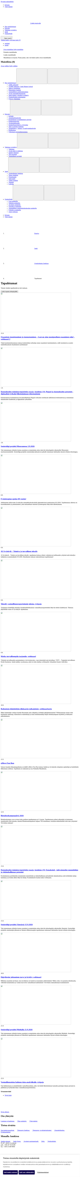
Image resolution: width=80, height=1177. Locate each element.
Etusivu (36, 233)
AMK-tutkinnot (13, 85)
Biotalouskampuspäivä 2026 (12, 816)
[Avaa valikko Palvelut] (25, 107)
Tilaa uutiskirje (22, 1121)
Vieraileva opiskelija (15, 206)
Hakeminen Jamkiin (15, 90)
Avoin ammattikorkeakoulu (17, 93)
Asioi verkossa (13, 212)
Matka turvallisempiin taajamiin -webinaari (18, 656)
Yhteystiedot (8, 7)
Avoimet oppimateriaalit (31, 1141)
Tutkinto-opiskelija (14, 203)
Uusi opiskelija (13, 201)
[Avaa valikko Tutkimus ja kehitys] (32, 140)
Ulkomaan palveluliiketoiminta (18, 132)
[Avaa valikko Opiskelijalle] (28, 192)
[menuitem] (42, 43)
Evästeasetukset (5, 1132)
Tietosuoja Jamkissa (23, 1130)
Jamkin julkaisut (14, 153)
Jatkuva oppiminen (14, 88)
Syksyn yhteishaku (14, 99)
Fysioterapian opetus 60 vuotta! (13, 499)
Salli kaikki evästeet (10, 1172)
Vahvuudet (12, 179)
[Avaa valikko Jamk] (23, 165)
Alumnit (11, 182)
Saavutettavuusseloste (8, 1130)
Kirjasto (7, 5)
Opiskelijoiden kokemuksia (17, 97)
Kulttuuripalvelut (14, 121)
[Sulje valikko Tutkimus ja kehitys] (63, 140)
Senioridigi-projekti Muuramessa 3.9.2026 (18, 446)
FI (10, 40)
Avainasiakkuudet (14, 123)
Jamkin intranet (6, 1141)
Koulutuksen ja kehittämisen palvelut (20, 119)
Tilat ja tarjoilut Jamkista (16, 126)
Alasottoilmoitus (59, 1130)
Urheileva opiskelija (15, 210)
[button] (12, 49)
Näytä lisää (8, 1095)
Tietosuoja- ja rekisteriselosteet (42, 1130)
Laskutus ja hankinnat (8, 1121)
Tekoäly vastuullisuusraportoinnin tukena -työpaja (21, 604)
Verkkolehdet (52, 1141)
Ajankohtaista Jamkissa (16, 173)
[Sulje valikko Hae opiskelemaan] (63, 76)
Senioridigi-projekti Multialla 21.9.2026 (16, 1030)
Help (43, 1141)
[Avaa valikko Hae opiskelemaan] (31, 76)
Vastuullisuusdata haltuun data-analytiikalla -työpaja (22, 1082)
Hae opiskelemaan (10, 26)
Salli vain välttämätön (26, 1172)
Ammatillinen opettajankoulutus (18, 92)
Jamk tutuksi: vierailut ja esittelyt (19, 95)
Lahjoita (11, 184)
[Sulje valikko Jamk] (55, 165)
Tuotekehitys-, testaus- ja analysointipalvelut (22, 128)
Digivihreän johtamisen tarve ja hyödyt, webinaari (21, 977)
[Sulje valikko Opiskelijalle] (59, 192)
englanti (7, 43)
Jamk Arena (17, 1141)
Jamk (6, 32)
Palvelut (7, 28)
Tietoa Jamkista (13, 175)
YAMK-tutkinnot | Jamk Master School (21, 86)
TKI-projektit (13, 154)
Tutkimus (11, 149)
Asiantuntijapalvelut (15, 118)
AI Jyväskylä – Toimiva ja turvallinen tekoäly (19, 551)
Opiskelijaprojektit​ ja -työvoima (18, 125)
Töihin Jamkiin (13, 180)
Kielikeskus (12, 130)
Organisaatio (12, 177)
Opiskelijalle (8, 33)
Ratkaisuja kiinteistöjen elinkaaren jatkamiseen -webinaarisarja (26, 709)
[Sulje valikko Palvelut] (56, 107)
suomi (6, 45)
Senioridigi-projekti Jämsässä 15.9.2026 (17, 925)
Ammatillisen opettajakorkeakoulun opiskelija (23, 208)
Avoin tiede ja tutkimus (16, 151)
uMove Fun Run (7, 763)
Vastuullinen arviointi (15, 156)
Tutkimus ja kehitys (11, 30)
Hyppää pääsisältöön (7, 1)
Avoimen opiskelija (14, 205)
